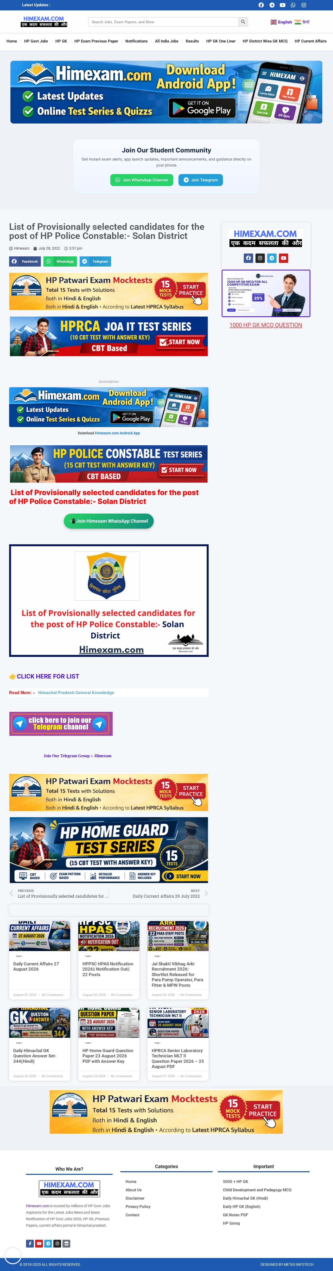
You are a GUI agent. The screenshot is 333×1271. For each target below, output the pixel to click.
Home (12, 41)
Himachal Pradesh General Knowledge (76, 692)
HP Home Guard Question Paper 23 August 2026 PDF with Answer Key (107, 1056)
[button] (25, 261)
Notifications (136, 41)
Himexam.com (37, 1206)
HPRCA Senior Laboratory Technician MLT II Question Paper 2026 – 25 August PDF (178, 1058)
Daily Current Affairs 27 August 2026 (36, 966)
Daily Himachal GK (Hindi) (245, 1198)
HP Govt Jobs (36, 41)
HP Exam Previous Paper (96, 41)
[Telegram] (272, 5)
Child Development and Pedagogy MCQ (257, 1190)
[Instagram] (304, 5)
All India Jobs (166, 41)
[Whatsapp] (293, 5)
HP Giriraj (231, 1223)
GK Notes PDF (235, 1215)
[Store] (66, 1244)
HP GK (61, 41)
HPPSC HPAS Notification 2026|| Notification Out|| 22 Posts (107, 969)
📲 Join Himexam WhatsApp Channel (108, 521)
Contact (132, 1215)
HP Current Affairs (311, 41)
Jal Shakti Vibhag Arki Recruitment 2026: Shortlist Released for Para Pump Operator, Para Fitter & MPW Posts (177, 974)
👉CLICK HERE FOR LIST (45, 676)
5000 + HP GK (235, 1181)
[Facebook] (261, 5)
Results (192, 41)
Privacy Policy (138, 1206)
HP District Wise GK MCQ (265, 41)
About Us (134, 1190)
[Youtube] (282, 5)
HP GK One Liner (220, 41)
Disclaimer (135, 1198)
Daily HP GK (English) (241, 1206)
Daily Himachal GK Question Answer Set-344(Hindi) (34, 1056)
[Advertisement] (266, 636)
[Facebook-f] (30, 1244)
